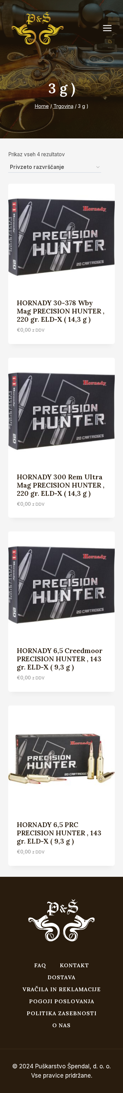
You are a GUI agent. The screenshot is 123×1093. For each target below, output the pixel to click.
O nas (61, 1025)
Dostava (61, 977)
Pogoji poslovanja (61, 1001)
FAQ (40, 965)
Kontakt (74, 965)
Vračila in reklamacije (61, 989)
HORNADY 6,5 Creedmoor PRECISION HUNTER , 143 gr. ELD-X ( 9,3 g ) (59, 658)
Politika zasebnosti (62, 1013)
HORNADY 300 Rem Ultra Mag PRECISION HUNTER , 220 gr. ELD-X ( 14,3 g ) (61, 485)
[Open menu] (110, 28)
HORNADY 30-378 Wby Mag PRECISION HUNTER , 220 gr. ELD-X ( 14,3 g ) (61, 310)
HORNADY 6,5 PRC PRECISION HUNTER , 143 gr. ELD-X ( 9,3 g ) (59, 832)
